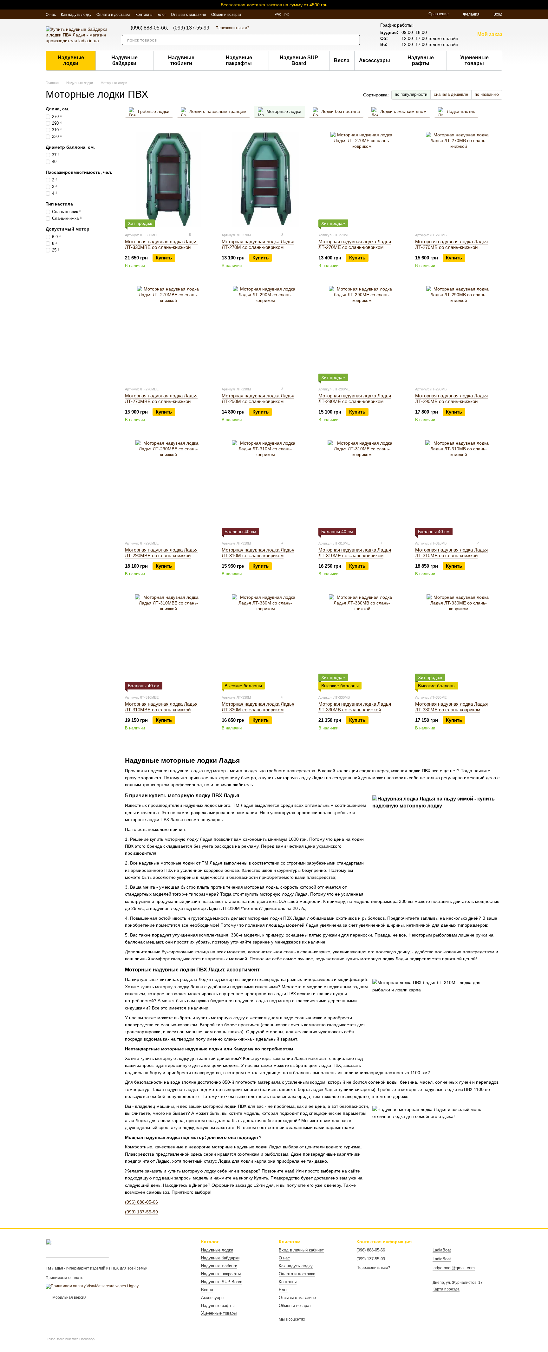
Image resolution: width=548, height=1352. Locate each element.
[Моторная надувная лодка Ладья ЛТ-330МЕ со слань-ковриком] (458, 641)
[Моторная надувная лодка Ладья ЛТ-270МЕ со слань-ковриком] (362, 179)
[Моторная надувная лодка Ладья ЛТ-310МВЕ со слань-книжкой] (168, 641)
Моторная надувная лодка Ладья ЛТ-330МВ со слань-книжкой (354, 706)
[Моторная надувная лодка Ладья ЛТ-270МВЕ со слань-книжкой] (168, 333)
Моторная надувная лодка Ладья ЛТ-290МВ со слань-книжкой (451, 398)
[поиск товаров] (355, 40)
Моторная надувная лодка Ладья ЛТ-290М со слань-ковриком (258, 398)
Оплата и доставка (113, 14)
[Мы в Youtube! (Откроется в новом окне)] (250, 14)
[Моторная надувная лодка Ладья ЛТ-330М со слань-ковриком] (265, 641)
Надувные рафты (421, 60)
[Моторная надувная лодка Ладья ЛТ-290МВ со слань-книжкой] (458, 333)
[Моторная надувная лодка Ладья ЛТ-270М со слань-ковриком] (265, 179)
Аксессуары (374, 60)
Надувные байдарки (124, 60)
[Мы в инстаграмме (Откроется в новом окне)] (258, 14)
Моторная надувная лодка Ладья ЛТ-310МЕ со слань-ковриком (354, 552)
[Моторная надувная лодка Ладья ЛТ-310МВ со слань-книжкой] (458, 487)
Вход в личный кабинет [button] (301, 1250)
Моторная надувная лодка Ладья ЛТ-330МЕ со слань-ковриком (451, 706)
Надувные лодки (71, 60)
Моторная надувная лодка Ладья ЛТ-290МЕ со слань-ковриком (354, 398)
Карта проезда (446, 1289)
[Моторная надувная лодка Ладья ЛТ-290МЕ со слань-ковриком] (362, 333)
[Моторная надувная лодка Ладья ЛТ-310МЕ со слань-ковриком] (362, 487)
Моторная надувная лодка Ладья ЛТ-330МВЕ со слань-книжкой (161, 244)
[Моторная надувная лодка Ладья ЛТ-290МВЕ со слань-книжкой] (168, 487)
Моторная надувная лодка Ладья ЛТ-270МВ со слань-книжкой (451, 244)
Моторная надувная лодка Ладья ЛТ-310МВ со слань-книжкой (451, 552)
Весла (341, 60)
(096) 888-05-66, (149, 27)
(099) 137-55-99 (191, 27)
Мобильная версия (69, 1297)
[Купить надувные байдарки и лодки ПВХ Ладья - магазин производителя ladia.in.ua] (77, 1248)
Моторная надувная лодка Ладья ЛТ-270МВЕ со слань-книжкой (161, 398)
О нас (51, 14)
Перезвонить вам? (232, 28)
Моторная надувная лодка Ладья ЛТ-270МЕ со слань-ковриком (354, 244)
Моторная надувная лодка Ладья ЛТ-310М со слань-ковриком (258, 552)
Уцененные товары (474, 60)
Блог (162, 14)
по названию (487, 94)
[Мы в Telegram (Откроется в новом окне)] (265, 14)
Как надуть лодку (76, 14)
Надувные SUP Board (299, 60)
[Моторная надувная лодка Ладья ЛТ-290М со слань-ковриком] (265, 333)
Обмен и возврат (226, 14)
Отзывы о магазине (188, 14)
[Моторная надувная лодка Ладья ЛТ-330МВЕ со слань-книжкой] (168, 179)
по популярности (411, 94)
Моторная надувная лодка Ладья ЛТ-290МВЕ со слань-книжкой (161, 552)
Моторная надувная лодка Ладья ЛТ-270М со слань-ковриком (258, 244)
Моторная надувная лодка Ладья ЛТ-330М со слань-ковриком (258, 706)
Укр (287, 14)
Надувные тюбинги (181, 60)
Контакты (144, 14)
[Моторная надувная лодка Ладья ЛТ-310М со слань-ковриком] (265, 487)
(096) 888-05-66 (141, 1202)
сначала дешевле (451, 94)
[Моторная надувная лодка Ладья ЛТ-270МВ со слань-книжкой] (458, 179)
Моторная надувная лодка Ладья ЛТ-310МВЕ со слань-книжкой (161, 706)
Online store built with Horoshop (70, 1339)
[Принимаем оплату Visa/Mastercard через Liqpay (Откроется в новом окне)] (92, 1286)
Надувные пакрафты (239, 60)
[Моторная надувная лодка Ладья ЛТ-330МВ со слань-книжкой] (362, 641)
